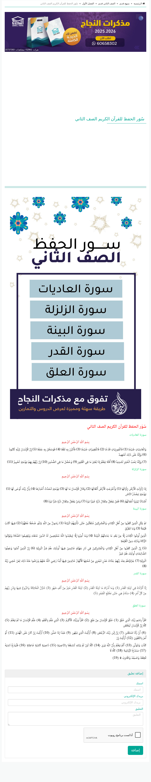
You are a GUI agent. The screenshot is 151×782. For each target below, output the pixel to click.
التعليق (139, 708)
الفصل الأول (88, 3)
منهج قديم (124, 3)
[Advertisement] (75, 83)
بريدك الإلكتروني (133, 696)
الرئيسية (138, 3)
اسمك (139, 683)
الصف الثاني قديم (106, 3)
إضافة (135, 750)
